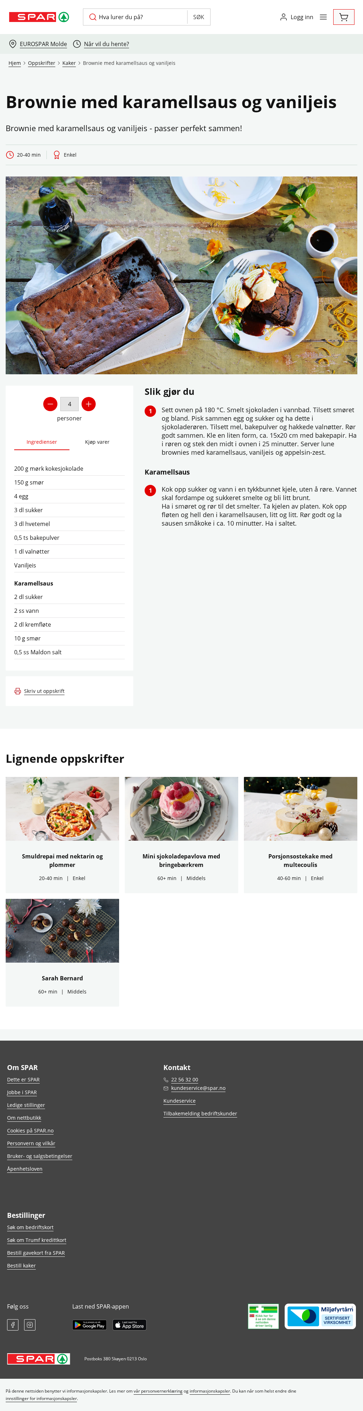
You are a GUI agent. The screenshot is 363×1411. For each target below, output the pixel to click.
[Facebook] (12, 1325)
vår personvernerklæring (158, 1391)
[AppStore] (129, 1325)
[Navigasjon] (323, 17)
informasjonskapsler (210, 1391)
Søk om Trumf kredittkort (36, 1240)
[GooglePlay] (89, 1325)
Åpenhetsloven (25, 1168)
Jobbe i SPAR (22, 1092)
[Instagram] (29, 1325)
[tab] (41, 442)
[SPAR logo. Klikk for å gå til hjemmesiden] (40, 17)
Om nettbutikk (24, 1117)
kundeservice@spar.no (198, 1088)
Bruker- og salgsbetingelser (39, 1156)
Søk (198, 17)
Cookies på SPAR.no (30, 1130)
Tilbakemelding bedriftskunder (200, 1113)
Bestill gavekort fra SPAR (36, 1252)
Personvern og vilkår (31, 1143)
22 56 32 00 (184, 1079)
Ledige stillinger (26, 1105)
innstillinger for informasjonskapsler (41, 1398)
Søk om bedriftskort (30, 1227)
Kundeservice (179, 1100)
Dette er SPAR (23, 1079)
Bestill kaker (21, 1265)
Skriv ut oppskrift (44, 691)
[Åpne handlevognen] (343, 17)
